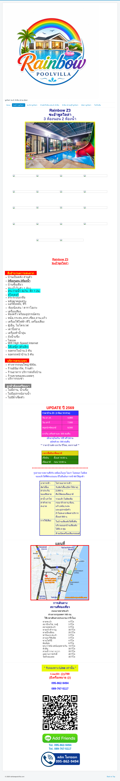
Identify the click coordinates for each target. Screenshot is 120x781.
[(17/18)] (48, 247)
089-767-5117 (59, 688)
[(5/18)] (24, 198)
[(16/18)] (95, 231)
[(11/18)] (72, 214)
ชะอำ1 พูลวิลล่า (18, 105)
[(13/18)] (24, 230)
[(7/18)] (72, 198)
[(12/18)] (95, 214)
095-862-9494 (60, 683)
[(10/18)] (48, 214)
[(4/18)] (95, 182)
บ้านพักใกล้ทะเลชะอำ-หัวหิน (49, 105)
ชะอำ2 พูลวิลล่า (32, 105)
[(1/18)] (24, 182)
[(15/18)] (72, 230)
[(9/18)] (24, 214)
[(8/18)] (95, 198)
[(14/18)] (48, 230)
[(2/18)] (48, 182)
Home (8, 105)
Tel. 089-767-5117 (60, 748)
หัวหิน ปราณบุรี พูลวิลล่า (70, 105)
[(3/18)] (72, 182)
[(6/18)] (48, 198)
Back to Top (111, 776)
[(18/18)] (72, 247)
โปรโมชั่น (97, 105)
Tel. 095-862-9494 (60, 745)
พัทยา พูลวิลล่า (86, 105)
